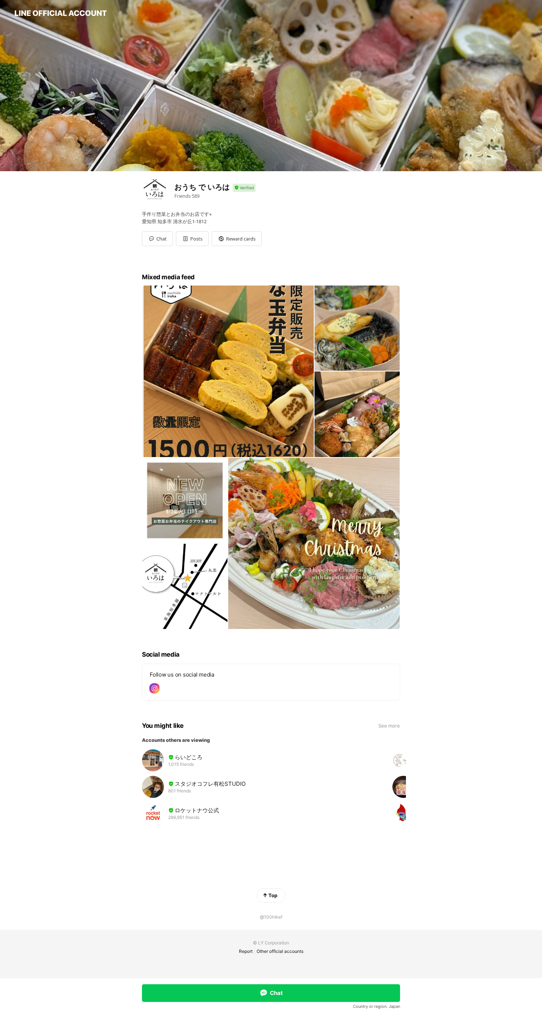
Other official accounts (280, 951)
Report (246, 951)
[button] (192, 238)
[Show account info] (244, 188)
